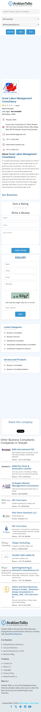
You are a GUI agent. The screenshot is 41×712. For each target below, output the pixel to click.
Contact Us (7, 663)
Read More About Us (13, 634)
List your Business (10, 648)
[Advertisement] (20, 58)
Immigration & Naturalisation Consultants (21, 345)
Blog (30, 32)
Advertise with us (10, 676)
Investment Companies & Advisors (19, 349)
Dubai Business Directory (13, 644)
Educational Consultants (15, 341)
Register (10, 32)
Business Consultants (14, 333)
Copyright (7, 670)
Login (20, 32)
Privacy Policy (8, 673)
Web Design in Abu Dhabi (29, 703)
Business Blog (8, 654)
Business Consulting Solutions (17, 369)
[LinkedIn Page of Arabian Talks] (25, 706)
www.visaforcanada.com (15, 145)
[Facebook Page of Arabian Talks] (11, 706)
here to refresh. (29, 303)
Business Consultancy (14, 365)
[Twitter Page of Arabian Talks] (16, 706)
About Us (7, 667)
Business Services (13, 337)
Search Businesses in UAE (13, 651)
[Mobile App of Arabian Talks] (20, 706)
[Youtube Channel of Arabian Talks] (30, 706)
